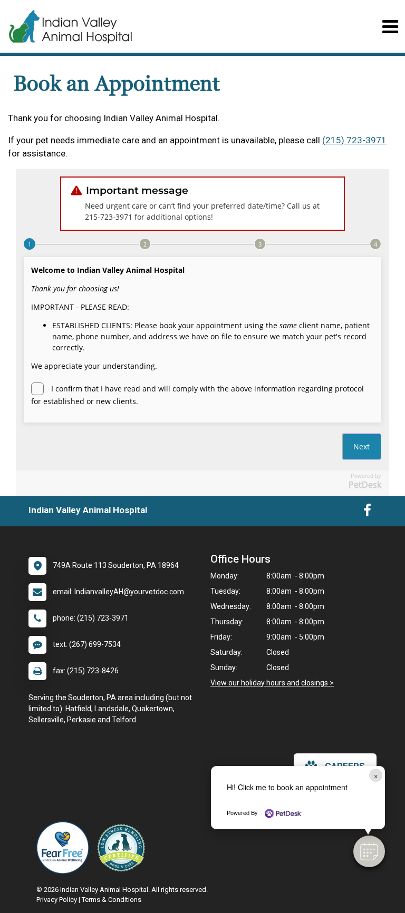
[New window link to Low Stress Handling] (123, 847)
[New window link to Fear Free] (65, 847)
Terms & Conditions (111, 900)
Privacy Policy (56, 900)
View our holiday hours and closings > (272, 683)
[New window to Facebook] (367, 512)
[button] (369, 851)
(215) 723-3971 (354, 140)
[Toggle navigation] (390, 26)
